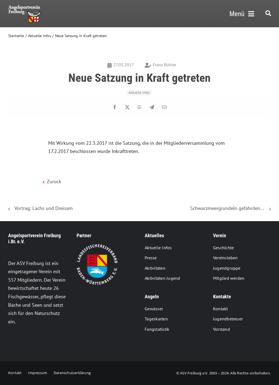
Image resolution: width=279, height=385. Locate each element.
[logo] (25, 7)
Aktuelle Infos (139, 92)
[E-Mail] (164, 107)
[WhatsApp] (139, 107)
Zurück (82, 205)
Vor (262, 205)
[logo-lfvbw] (97, 246)
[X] (127, 107)
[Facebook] (115, 107)
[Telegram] (152, 107)
